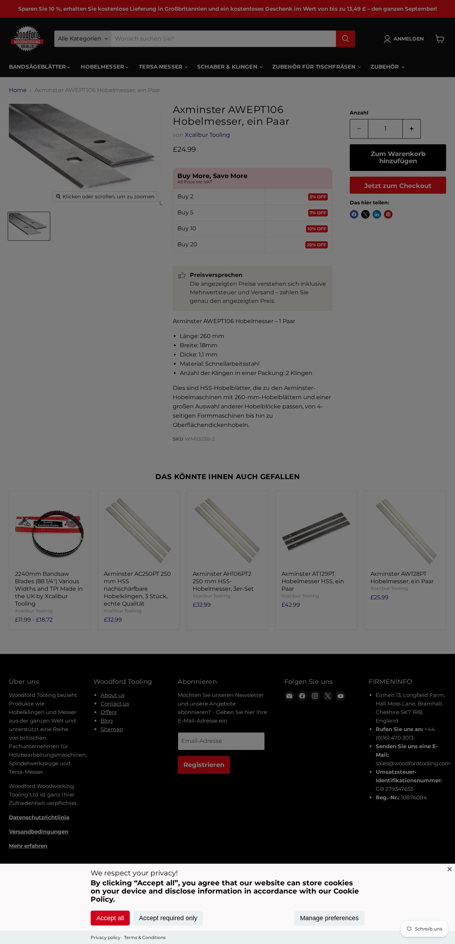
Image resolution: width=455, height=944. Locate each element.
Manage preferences (329, 918)
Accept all (110, 918)
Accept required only (168, 918)
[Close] (449, 869)
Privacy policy (106, 937)
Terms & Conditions (145, 937)
